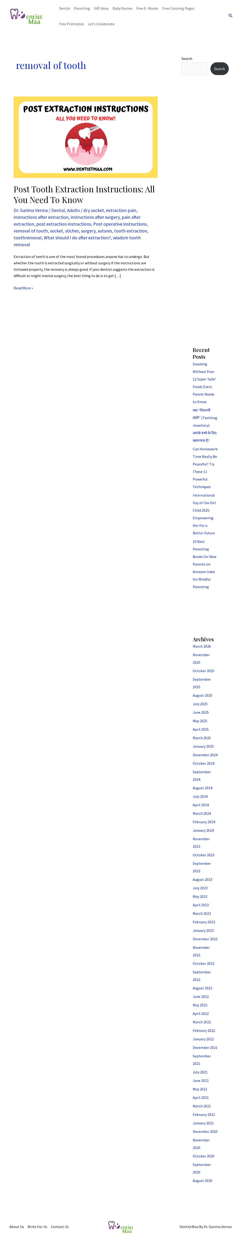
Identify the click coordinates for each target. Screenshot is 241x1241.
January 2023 (203, 930)
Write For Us (37, 1226)
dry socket (93, 210)
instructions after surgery (95, 217)
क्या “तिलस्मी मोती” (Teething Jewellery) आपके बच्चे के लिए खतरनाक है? (205, 425)
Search (186, 58)
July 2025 (200, 703)
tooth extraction (130, 231)
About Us (16, 1226)
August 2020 (202, 1180)
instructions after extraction (41, 217)
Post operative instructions (120, 224)
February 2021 (204, 1114)
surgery (88, 231)
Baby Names (122, 8)
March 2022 (202, 1022)
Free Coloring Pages (178, 8)
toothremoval (28, 238)
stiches (72, 231)
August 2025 (202, 695)
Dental (64, 8)
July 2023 (200, 888)
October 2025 (203, 670)
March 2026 (202, 646)
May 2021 (200, 1089)
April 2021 (201, 1097)
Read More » (23, 287)
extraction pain (121, 210)
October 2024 (203, 763)
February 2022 (204, 1030)
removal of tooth (31, 231)
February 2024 (204, 821)
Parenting (82, 8)
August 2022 (202, 988)
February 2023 (204, 922)
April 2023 (201, 905)
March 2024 (202, 813)
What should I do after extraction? (77, 238)
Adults (73, 210)
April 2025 (201, 729)
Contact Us (60, 1226)
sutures (105, 231)
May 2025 (200, 720)
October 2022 (203, 963)
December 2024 (205, 754)
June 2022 (201, 996)
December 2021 (205, 1047)
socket (56, 231)
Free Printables (71, 23)
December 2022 (205, 939)
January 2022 (203, 1039)
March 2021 (202, 1106)
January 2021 (203, 1123)
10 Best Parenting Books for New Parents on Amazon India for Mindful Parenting (204, 564)
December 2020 (205, 1131)
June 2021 (201, 1080)
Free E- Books (147, 8)
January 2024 (203, 830)
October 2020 (203, 1156)
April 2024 (201, 804)
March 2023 (202, 913)
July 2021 (200, 1072)
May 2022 (200, 1005)
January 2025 (203, 746)
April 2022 (201, 1013)
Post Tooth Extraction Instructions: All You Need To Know (84, 194)
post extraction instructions (63, 224)
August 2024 (202, 787)
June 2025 (201, 712)
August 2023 (202, 879)
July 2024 (200, 796)
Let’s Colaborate (101, 23)
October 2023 (203, 855)
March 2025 (202, 737)
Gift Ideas (101, 8)
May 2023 (200, 896)
